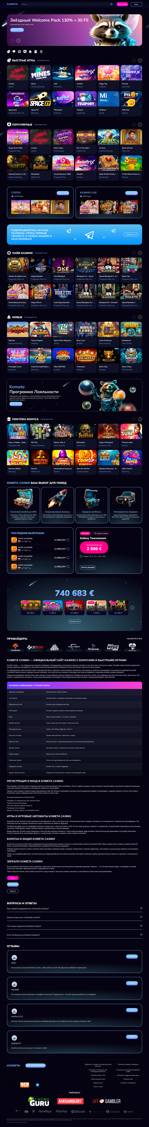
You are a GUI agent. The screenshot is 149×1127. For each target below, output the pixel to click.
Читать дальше (87, 567)
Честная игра (128, 1079)
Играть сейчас (63, 193)
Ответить (132, 956)
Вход (136, 4)
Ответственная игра (98, 1079)
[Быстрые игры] (8, 51)
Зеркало (13, 891)
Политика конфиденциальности (128, 1075)
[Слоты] (14, 51)
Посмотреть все (43, 60)
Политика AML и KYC (98, 1075)
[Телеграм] (37, 1084)
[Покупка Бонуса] (35, 51)
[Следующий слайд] (18, 41)
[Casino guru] (38, 1101)
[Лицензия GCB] (24, 1084)
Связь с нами (98, 1087)
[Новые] (30, 51)
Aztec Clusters (25, 545)
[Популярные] (25, 51)
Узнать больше (15, 404)
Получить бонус (17, 30)
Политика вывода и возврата (128, 1064)
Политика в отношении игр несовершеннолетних (98, 1070)
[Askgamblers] (70, 1101)
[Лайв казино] (19, 51)
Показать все (74, 621)
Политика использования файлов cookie (128, 1070)
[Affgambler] (106, 1101)
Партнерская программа (35, 1065)
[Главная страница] (13, 4)
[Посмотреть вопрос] (141, 908)
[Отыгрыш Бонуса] (41, 51)
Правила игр (98, 1083)
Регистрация (122, 4)
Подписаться (131, 234)
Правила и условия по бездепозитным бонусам (98, 1065)
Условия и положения (128, 1083)
